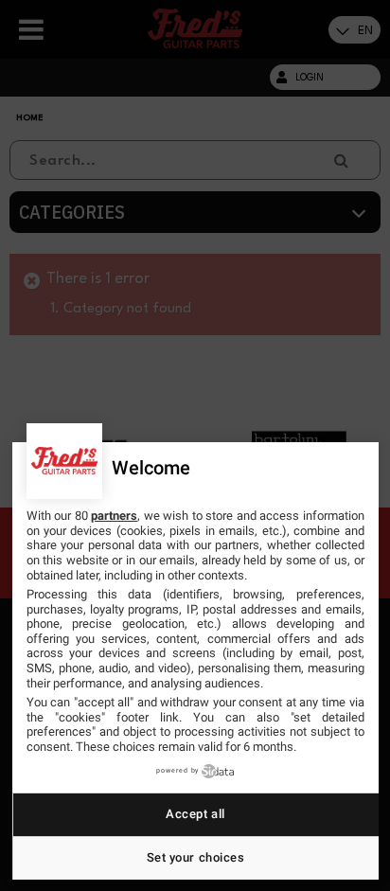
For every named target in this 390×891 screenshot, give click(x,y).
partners (114, 515)
